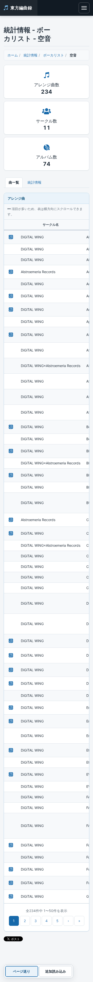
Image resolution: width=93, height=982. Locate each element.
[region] (46, 561)
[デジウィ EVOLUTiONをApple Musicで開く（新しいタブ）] (11, 427)
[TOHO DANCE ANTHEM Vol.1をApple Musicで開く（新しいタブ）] (11, 451)
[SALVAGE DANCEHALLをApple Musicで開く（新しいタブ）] (11, 520)
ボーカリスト (53, 55)
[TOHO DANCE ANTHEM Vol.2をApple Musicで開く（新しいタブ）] (11, 869)
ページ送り (21, 971)
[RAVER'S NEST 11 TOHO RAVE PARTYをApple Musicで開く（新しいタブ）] (11, 655)
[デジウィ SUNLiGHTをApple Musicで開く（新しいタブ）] (11, 310)
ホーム (12, 55)
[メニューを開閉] (84, 7)
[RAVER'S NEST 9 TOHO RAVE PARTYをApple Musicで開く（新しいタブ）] (11, 335)
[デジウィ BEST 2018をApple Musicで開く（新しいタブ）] (11, 641)
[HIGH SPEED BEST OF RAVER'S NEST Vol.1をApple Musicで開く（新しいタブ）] (11, 296)
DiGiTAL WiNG (32, 237)
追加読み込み (55, 971)
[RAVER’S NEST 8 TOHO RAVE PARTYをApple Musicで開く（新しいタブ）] (11, 845)
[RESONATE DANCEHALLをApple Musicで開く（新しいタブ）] (11, 272)
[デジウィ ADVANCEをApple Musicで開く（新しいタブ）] (11, 237)
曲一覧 (14, 182)
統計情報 (30, 55)
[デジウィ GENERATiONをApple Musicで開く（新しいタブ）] (11, 683)
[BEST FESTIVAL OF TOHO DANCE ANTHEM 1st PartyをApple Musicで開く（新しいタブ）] (11, 475)
